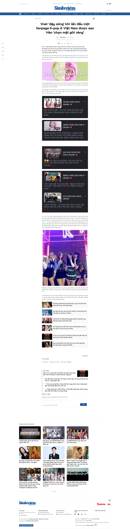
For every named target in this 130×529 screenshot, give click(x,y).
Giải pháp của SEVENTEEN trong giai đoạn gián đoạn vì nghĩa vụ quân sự (53, 442)
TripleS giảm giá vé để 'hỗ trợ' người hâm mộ (29, 441)
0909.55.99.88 (43, 512)
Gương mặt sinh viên (65, 13)
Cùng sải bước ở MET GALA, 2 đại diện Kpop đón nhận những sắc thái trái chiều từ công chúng (66, 390)
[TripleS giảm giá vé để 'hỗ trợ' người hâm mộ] (30, 432)
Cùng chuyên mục (26, 424)
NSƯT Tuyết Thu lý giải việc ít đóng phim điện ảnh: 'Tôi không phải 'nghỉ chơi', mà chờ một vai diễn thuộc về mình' (77, 463)
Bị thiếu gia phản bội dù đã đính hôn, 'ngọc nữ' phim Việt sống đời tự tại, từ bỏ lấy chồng (69, 304)
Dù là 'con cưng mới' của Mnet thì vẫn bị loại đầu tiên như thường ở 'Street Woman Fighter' (70, 336)
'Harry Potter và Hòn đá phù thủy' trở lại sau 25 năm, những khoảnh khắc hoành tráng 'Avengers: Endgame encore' (29, 484)
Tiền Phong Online (57, 3)
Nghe (2, 43)
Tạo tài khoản (53, 397)
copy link (65, 43)
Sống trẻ (33, 13)
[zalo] (86, 514)
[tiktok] (82, 514)
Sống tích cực (89, 13)
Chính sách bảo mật (100, 510)
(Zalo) (48, 512)
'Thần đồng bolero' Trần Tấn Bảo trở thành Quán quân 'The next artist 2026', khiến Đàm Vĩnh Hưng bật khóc (53, 463)
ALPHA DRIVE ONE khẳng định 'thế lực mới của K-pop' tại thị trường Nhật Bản (77, 484)
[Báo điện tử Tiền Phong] (101, 504)
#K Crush (45, 362)
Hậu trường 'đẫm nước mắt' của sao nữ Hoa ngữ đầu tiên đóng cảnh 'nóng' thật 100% (69, 344)
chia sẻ (58, 43)
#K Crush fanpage (66, 362)
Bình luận (2, 55)
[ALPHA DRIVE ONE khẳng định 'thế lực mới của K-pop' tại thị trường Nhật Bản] (77, 474)
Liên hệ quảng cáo (43, 510)
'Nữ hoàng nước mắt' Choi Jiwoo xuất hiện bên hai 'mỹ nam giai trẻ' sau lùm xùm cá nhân (69, 327)
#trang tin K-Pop (54, 362)
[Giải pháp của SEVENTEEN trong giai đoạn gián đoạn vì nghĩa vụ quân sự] (54, 432)
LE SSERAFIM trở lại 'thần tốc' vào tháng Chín (77, 441)
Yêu (52, 13)
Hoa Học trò (79, 3)
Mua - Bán (97, 13)
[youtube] (110, 4)
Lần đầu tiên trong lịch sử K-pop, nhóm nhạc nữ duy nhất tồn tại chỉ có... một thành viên (66, 379)
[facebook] (107, 4)
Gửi (83, 404)
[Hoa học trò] (109, 504)
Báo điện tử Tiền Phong (65, 8)
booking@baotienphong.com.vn (46, 514)
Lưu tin (2, 51)
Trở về (2, 59)
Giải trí (57, 13)
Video (82, 13)
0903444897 (61, 512)
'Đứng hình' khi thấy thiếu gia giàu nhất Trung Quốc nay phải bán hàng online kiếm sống (69, 320)
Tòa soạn (21, 510)
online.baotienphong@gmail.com (65, 514)
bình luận (71, 43)
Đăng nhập (44, 397)
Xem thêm (110, 14)
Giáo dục (40, 13)
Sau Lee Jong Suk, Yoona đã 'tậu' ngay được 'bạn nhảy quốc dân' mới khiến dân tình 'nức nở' (66, 385)
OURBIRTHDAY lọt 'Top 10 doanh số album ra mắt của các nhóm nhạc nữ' (53, 484)
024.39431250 (24, 515)
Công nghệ (75, 13)
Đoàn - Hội (26, 13)
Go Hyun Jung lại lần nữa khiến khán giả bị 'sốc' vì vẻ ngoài (29, 461)
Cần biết (103, 13)
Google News (94, 19)
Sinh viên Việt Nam (27, 503)
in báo (68, 43)
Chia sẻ (2, 47)
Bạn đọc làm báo (27, 525)
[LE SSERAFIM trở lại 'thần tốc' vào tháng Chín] (77, 432)
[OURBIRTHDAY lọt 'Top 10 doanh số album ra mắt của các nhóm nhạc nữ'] (54, 474)
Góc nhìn (47, 13)
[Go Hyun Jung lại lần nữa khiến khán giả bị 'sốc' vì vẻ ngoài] (30, 452)
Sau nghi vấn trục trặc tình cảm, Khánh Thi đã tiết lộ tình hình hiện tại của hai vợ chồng (69, 312)
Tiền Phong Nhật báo (69, 3)
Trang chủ (20, 14)
